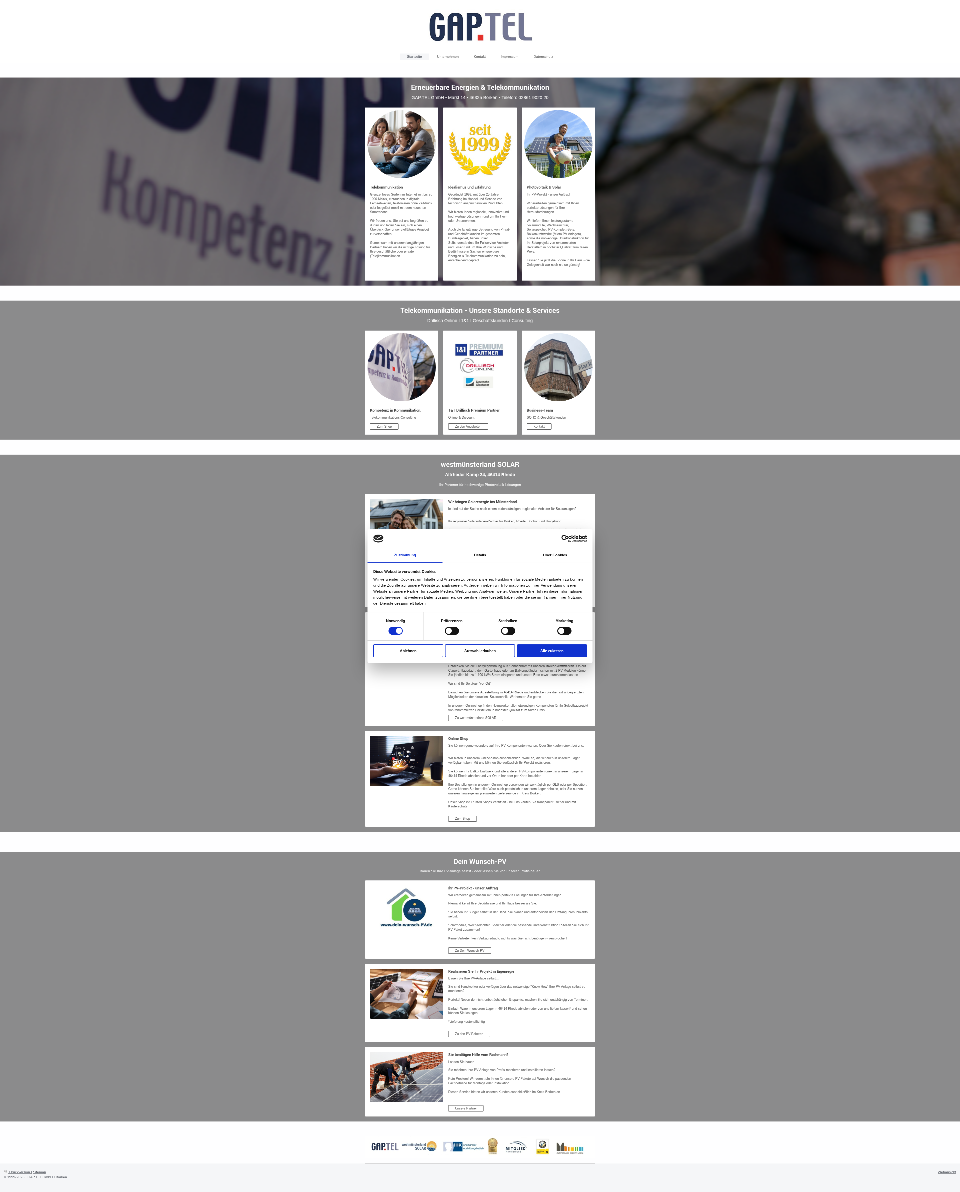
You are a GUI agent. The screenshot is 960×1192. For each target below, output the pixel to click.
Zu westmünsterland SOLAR (475, 718)
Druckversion (19, 1172)
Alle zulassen (552, 651)
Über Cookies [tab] (555, 555)
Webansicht (947, 1172)
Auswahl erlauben (480, 651)
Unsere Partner (466, 1108)
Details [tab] (480, 555)
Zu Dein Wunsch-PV (469, 950)
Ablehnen (408, 651)
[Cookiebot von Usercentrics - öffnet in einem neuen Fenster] (565, 538)
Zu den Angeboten (468, 426)
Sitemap (39, 1172)
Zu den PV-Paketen (469, 1034)
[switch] (452, 631)
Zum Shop (384, 426)
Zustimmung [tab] (405, 555)
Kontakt (539, 426)
